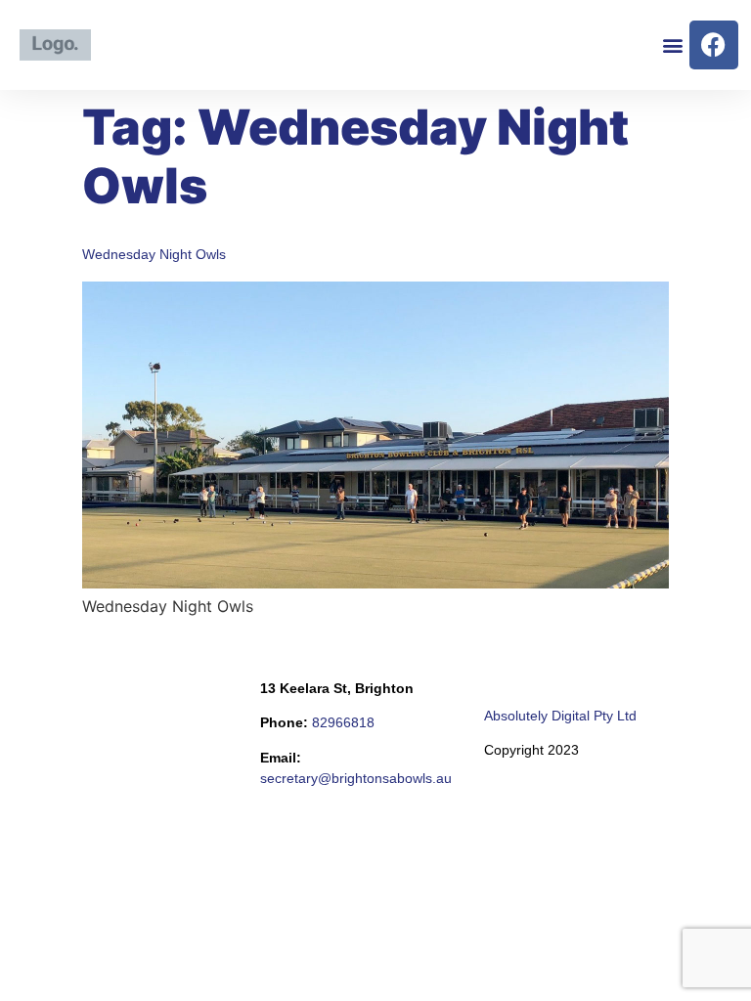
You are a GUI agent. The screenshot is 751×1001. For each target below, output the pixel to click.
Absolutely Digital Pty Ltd (560, 715)
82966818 (343, 722)
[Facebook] (713, 45)
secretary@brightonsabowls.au (356, 778)
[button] (673, 44)
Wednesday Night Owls (154, 254)
